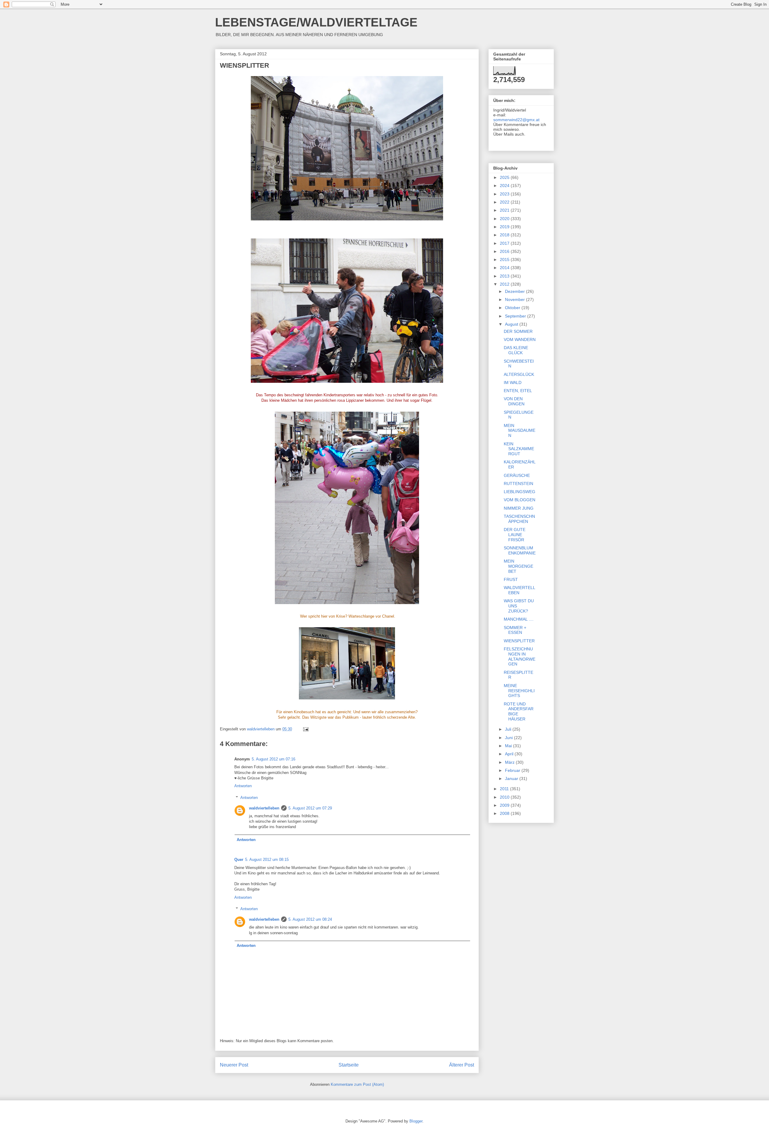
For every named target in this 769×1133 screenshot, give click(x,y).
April (510, 753)
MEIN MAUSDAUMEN (519, 430)
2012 (505, 284)
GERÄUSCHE (517, 475)
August (512, 324)
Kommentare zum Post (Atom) (357, 1084)
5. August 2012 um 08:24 (310, 919)
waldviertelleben (264, 808)
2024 (505, 185)
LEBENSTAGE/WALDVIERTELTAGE (316, 22)
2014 (505, 267)
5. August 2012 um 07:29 (310, 808)
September (516, 316)
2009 (505, 805)
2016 (505, 251)
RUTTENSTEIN (518, 483)
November (515, 299)
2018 (505, 234)
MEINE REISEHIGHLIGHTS (519, 690)
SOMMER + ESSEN (515, 630)
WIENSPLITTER (519, 640)
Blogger (415, 1121)
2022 (505, 202)
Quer (238, 859)
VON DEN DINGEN (514, 401)
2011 (505, 788)
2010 (505, 797)
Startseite (349, 1064)
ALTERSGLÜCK (519, 374)
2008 (505, 813)
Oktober (513, 307)
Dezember (515, 291)
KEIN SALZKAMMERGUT (519, 448)
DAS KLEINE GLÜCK (516, 350)
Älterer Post (461, 1064)
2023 (505, 194)
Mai (509, 745)
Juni (509, 737)
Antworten (243, 786)
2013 (505, 276)
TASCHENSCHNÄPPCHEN (519, 519)
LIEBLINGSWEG (519, 491)
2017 (505, 243)
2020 (505, 218)
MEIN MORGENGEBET (518, 566)
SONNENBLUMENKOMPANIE (520, 550)
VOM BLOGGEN (519, 499)
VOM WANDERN (520, 339)
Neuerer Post (234, 1064)
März (510, 762)
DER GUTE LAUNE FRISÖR (514, 534)
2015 (505, 259)
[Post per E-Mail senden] (305, 729)
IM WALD (512, 382)
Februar (513, 770)
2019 (505, 226)
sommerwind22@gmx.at (516, 119)
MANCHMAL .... (518, 619)
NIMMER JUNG (518, 508)
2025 (505, 177)
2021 (505, 210)
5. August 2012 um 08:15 (267, 859)
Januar (512, 778)
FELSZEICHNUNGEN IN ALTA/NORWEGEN (519, 656)
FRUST (511, 579)
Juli (508, 729)
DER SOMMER (518, 331)
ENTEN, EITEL (518, 390)
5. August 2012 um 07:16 (273, 759)
